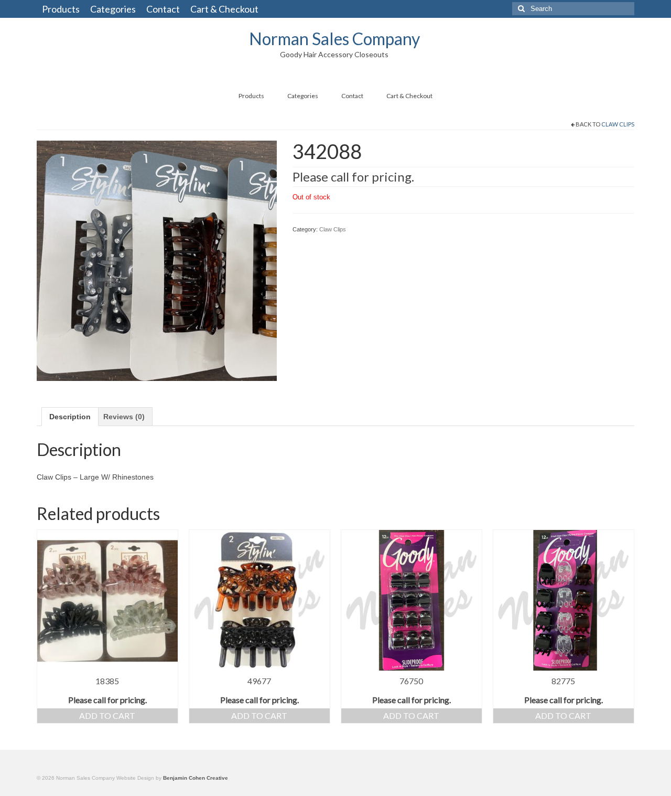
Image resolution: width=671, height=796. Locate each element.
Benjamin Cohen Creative (195, 778)
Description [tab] (70, 416)
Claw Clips (617, 124)
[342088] (157, 260)
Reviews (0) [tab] (124, 416)
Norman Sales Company (334, 38)
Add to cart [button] (107, 715)
